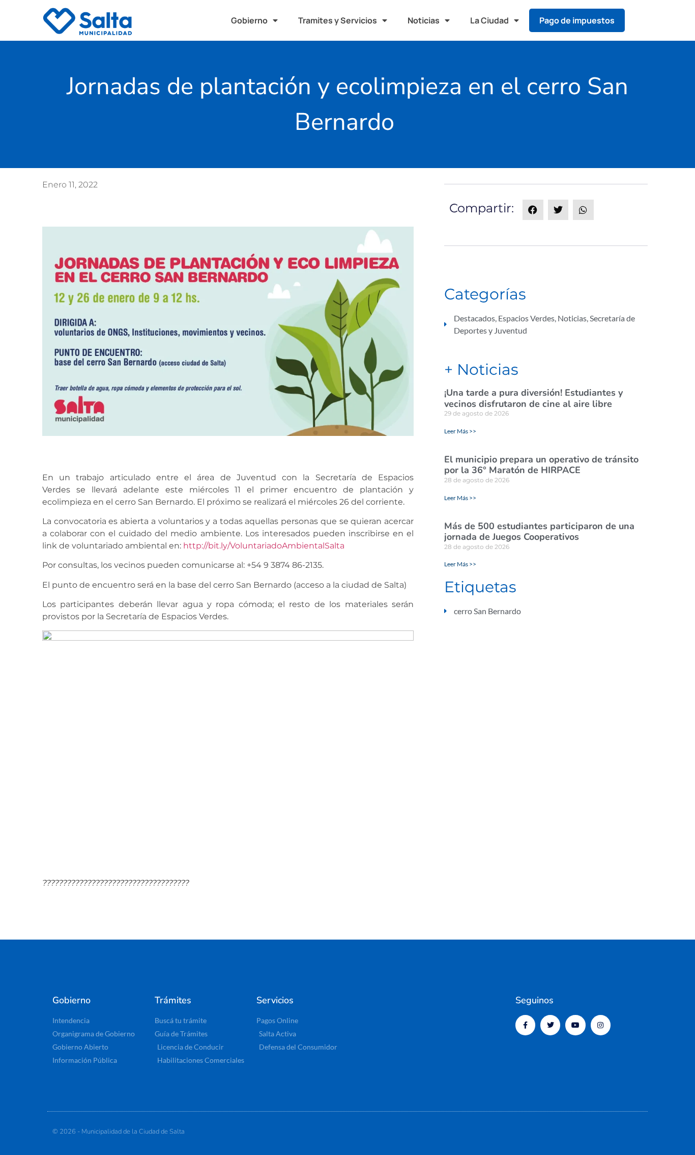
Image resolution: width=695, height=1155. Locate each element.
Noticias (424, 20)
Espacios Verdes (526, 318)
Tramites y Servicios (337, 20)
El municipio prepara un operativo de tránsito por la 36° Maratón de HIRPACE (541, 465)
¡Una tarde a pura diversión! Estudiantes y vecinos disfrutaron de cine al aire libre (533, 398)
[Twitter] (550, 1025)
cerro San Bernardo (487, 611)
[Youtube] (575, 1025)
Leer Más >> (460, 431)
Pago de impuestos (577, 20)
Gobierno (249, 20)
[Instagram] (601, 1025)
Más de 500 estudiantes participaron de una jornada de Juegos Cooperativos (539, 531)
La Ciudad (489, 20)
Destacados (474, 318)
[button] (642, 20)
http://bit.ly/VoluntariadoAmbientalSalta (264, 546)
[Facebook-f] (525, 1025)
